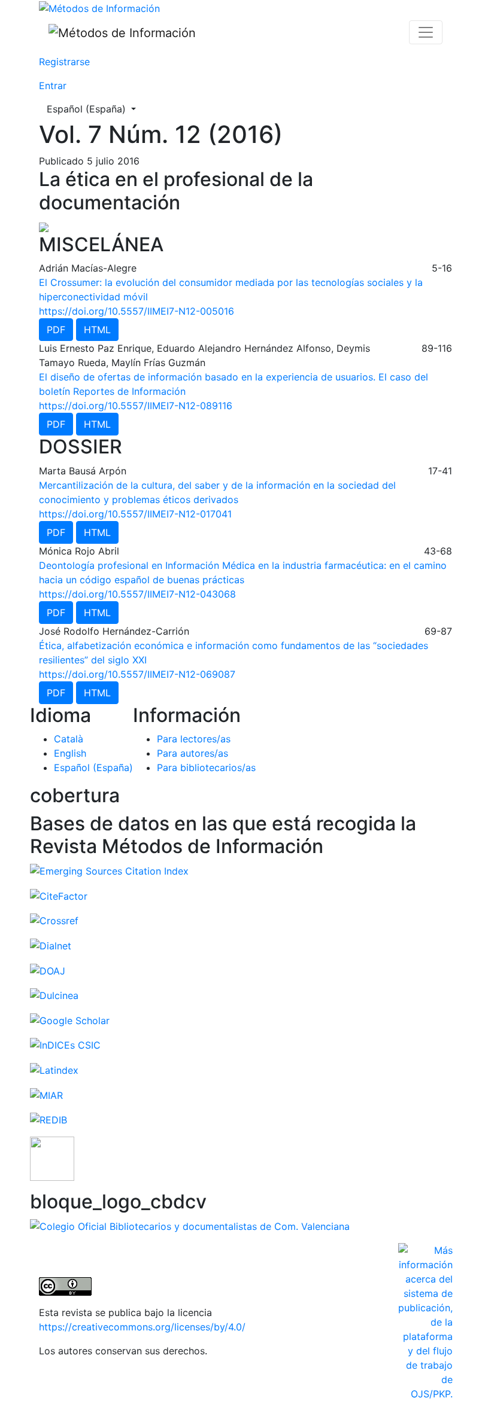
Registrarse (64, 62)
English (70, 753)
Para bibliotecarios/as (206, 767)
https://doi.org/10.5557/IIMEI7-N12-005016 (136, 311)
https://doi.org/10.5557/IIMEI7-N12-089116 (135, 406)
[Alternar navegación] (425, 32)
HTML (97, 330)
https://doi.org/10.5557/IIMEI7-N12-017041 (135, 514)
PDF (56, 330)
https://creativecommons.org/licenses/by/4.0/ (142, 1327)
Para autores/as (192, 753)
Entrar (52, 86)
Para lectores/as (194, 739)
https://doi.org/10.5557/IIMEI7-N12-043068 (137, 594)
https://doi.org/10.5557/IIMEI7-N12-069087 (137, 674)
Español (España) (95, 108)
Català (68, 739)
